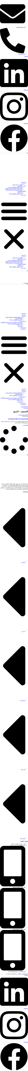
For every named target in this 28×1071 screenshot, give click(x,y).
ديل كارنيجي (20, 192)
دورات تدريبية (22, 321)
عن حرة (23, 183)
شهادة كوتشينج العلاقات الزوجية (15, 187)
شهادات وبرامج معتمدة (17, 184)
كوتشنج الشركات (19, 318)
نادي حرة (23, 195)
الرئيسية (23, 182)
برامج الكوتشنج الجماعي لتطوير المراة (14, 317)
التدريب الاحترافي (21, 186)
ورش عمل (20, 326)
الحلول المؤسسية (21, 191)
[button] (14, 225)
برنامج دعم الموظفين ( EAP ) (16, 319)
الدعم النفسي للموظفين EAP (16, 193)
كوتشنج (23, 316)
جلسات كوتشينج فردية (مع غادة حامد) (14, 189)
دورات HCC (20, 325)
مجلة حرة (23, 328)
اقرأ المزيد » (25, 425)
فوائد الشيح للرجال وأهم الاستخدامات (18, 418)
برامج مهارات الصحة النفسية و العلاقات (14, 188)
